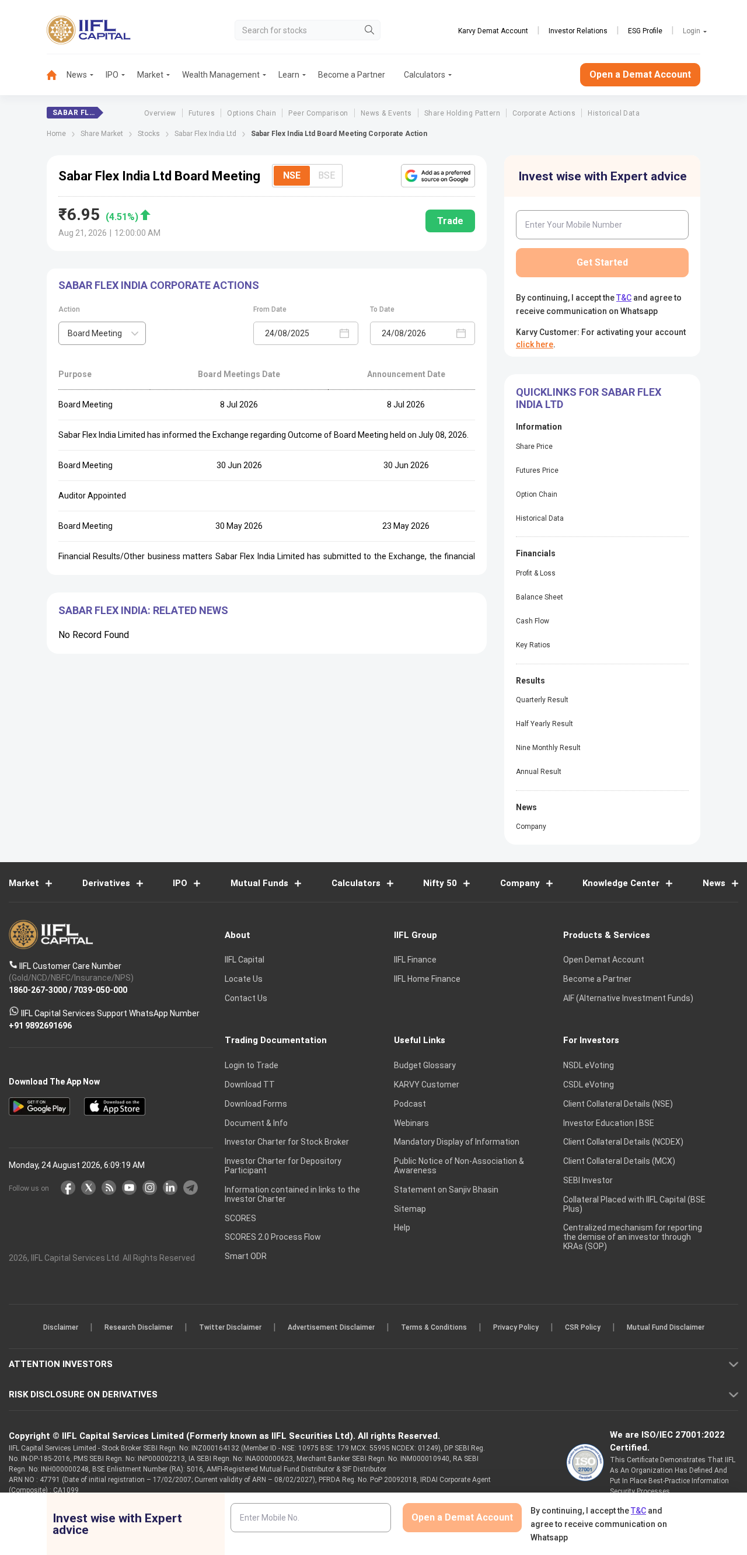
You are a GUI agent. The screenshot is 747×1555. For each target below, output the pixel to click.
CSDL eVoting (588, 1084)
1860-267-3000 (38, 989)
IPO (112, 74)
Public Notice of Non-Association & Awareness (459, 1165)
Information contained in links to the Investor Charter (292, 1194)
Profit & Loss (536, 573)
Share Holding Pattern (462, 113)
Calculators (424, 74)
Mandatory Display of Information (456, 1141)
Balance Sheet (539, 597)
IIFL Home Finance (427, 979)
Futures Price (537, 470)
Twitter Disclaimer (230, 1327)
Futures (202, 113)
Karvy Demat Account (493, 31)
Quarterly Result (542, 700)
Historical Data (614, 113)
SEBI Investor (588, 1180)
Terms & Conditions (434, 1327)
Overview (160, 113)
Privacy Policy (516, 1327)
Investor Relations (578, 31)
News (77, 74)
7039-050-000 (100, 989)
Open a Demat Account (640, 74)
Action (69, 309)
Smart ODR (246, 1256)
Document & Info (256, 1123)
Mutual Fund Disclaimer (665, 1327)
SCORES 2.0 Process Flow (273, 1237)
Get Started (602, 262)
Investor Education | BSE (608, 1123)
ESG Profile (645, 31)
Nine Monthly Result (548, 748)
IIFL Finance (415, 959)
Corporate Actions (543, 113)
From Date (270, 309)
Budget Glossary (425, 1065)
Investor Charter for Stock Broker (287, 1141)
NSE (292, 175)
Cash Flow (532, 621)
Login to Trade (251, 1065)
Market (150, 74)
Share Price (534, 446)
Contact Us (246, 998)
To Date (382, 309)
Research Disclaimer (138, 1327)
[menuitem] (57, 75)
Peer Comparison (318, 113)
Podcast (410, 1103)
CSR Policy (583, 1327)
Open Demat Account (603, 959)
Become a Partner (351, 74)
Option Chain (536, 494)
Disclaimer (60, 1327)
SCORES (240, 1218)
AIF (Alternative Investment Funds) (628, 998)
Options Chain (251, 113)
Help (402, 1227)
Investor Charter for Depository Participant (283, 1165)
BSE (326, 175)
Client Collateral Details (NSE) (618, 1103)
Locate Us (244, 979)
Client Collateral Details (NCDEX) (623, 1141)
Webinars (411, 1123)
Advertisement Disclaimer (331, 1327)
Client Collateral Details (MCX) (619, 1161)
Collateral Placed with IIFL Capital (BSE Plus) (634, 1204)
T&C (623, 297)
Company (531, 826)
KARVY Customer (426, 1084)
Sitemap (410, 1209)
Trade (450, 220)
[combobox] (102, 333)
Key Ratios (533, 645)
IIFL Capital (244, 959)
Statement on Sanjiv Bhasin (446, 1189)
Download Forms (256, 1103)
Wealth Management (221, 74)
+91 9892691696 (40, 1025)
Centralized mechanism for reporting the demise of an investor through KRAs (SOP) (632, 1237)
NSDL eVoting (588, 1065)
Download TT (250, 1084)
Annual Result (538, 772)
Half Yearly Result (544, 724)
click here (534, 344)
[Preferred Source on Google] (438, 175)
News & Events (386, 113)
